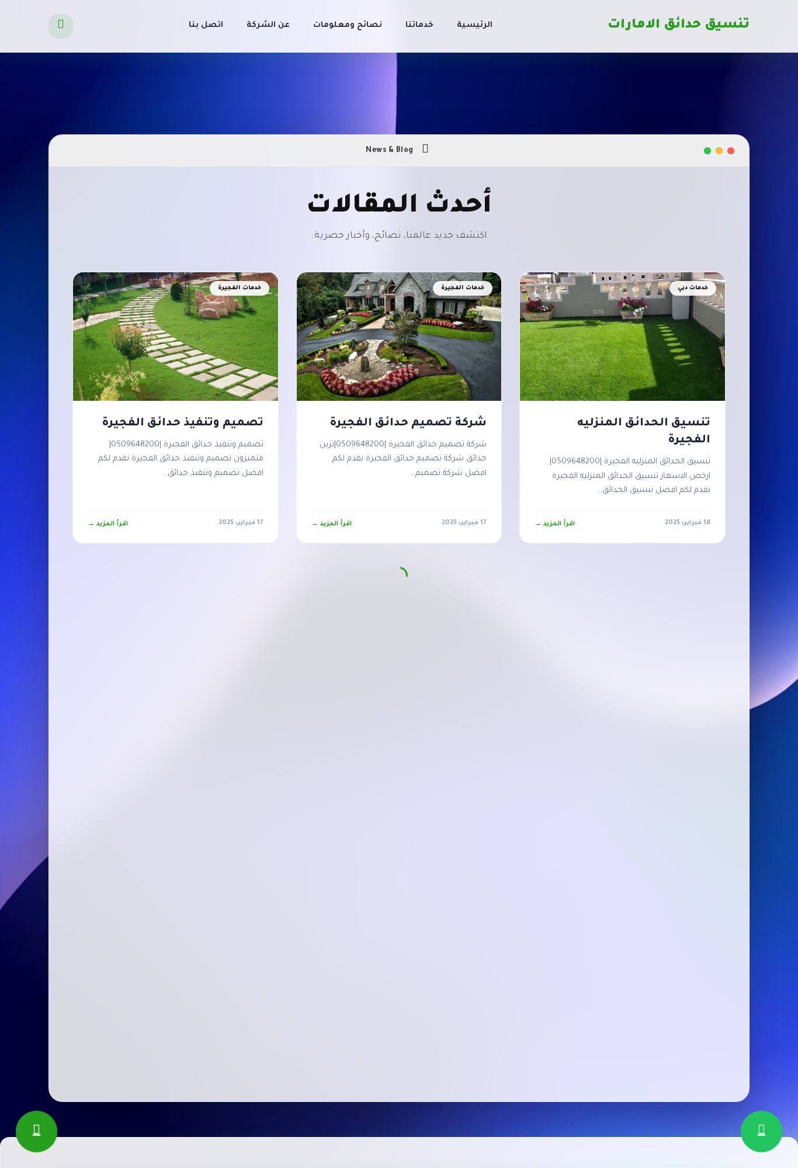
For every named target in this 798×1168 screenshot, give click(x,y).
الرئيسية (474, 25)
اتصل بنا (206, 25)
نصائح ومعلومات (347, 25)
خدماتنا (419, 25)
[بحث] (60, 26)
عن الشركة (268, 25)
